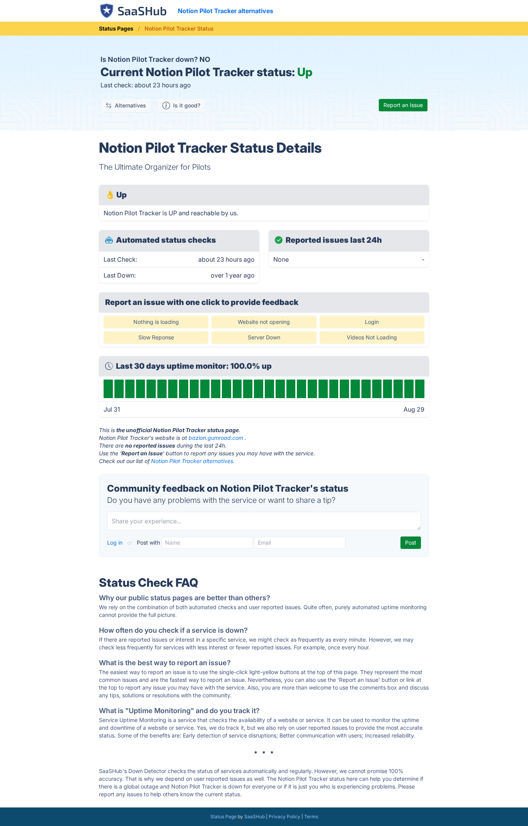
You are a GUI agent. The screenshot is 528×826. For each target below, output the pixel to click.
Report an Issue (403, 105)
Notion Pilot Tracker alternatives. (193, 461)
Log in (115, 542)
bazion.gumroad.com (216, 437)
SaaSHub (254, 816)
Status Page (223, 816)
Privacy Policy (284, 816)
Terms (311, 816)
